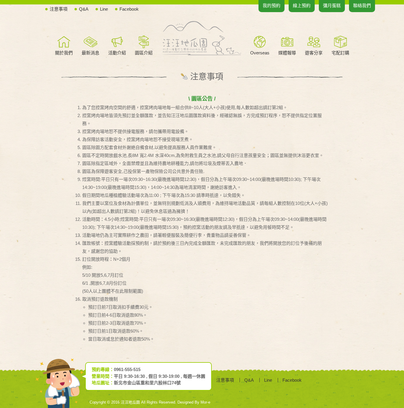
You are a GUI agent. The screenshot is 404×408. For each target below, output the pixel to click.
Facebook (129, 9)
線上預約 (302, 5)
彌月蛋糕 (332, 5)
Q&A (83, 9)
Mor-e (205, 402)
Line (104, 9)
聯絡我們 (362, 5)
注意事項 (58, 9)
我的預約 (271, 5)
